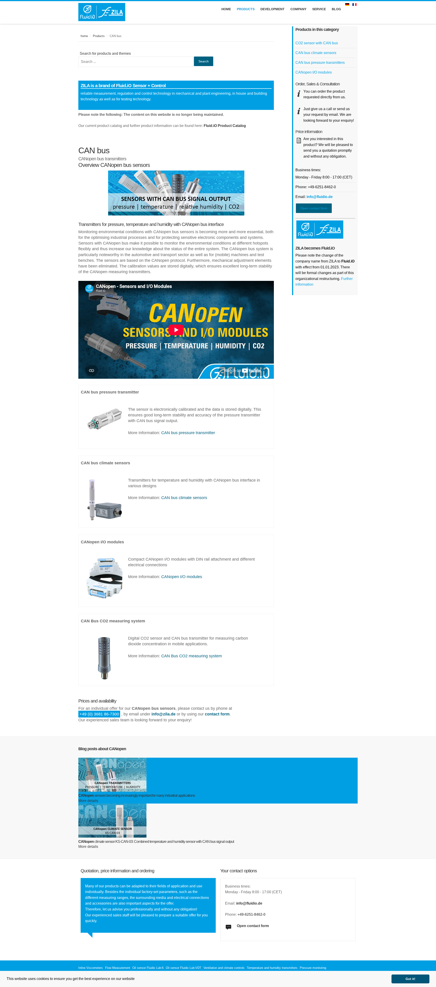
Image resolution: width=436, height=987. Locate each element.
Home (226, 9)
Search (203, 61)
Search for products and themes (105, 53)
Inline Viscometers (90, 968)
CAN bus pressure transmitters (320, 62)
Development (272, 9)
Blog (336, 9)
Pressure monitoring (313, 968)
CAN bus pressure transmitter (188, 432)
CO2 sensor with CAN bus (316, 43)
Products (99, 36)
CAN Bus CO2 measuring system (191, 656)
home (84, 36)
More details (88, 801)
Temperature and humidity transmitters (272, 968)
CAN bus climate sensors (184, 497)
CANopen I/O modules (181, 576)
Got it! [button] (410, 979)
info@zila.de (163, 714)
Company (298, 9)
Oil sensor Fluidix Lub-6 (148, 968)
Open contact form (313, 208)
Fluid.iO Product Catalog (225, 126)
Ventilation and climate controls (224, 968)
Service (319, 9)
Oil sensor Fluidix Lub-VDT (183, 968)
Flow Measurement (117, 968)
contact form (217, 714)
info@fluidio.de (320, 197)
